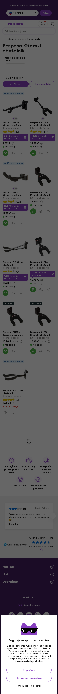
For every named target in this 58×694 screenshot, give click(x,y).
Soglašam (29, 670)
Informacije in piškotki (29, 686)
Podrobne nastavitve (29, 678)
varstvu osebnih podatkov (29, 661)
